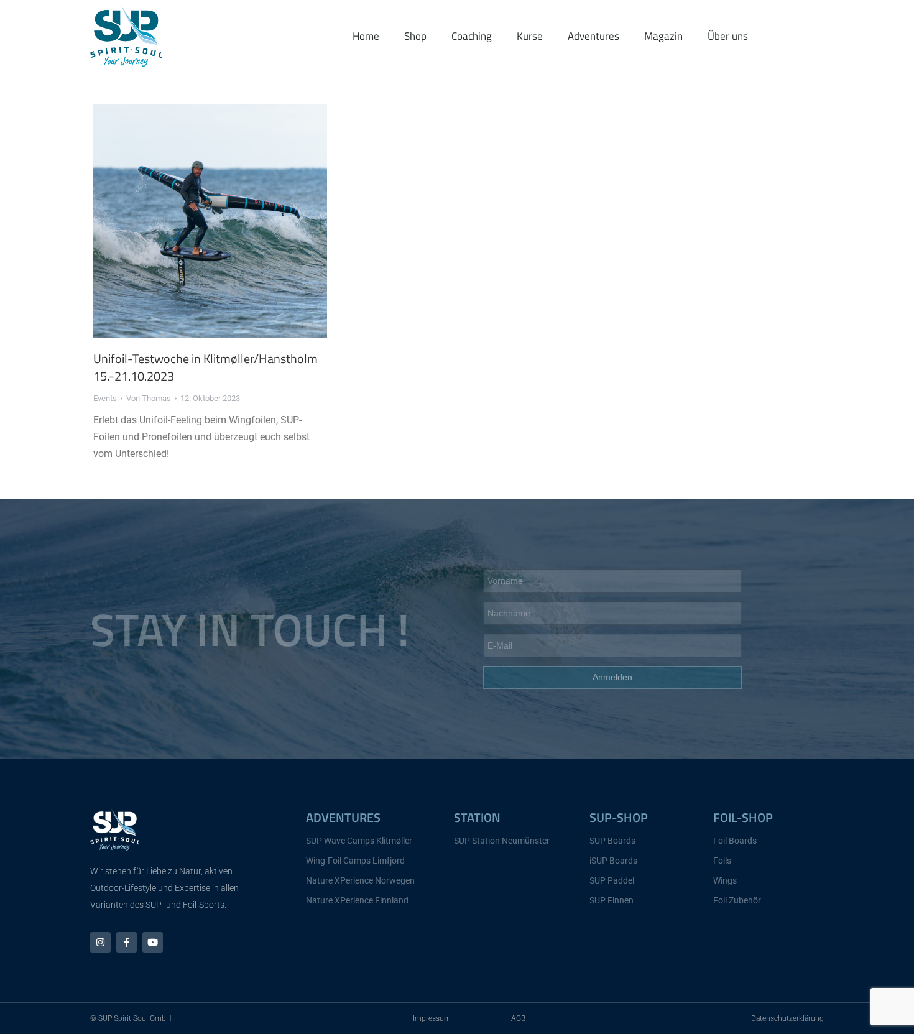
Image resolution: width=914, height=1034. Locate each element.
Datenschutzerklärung (787, 1018)
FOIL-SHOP (743, 817)
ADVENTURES (343, 817)
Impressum (432, 1018)
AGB (518, 1018)
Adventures (593, 36)
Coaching (471, 36)
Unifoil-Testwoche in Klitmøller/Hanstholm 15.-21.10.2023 (205, 367)
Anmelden (612, 677)
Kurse (530, 36)
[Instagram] (100, 942)
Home (366, 36)
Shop (415, 36)
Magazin (663, 36)
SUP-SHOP (618, 817)
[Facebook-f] (126, 942)
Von (148, 398)
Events (105, 398)
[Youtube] (152, 942)
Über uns (728, 36)
